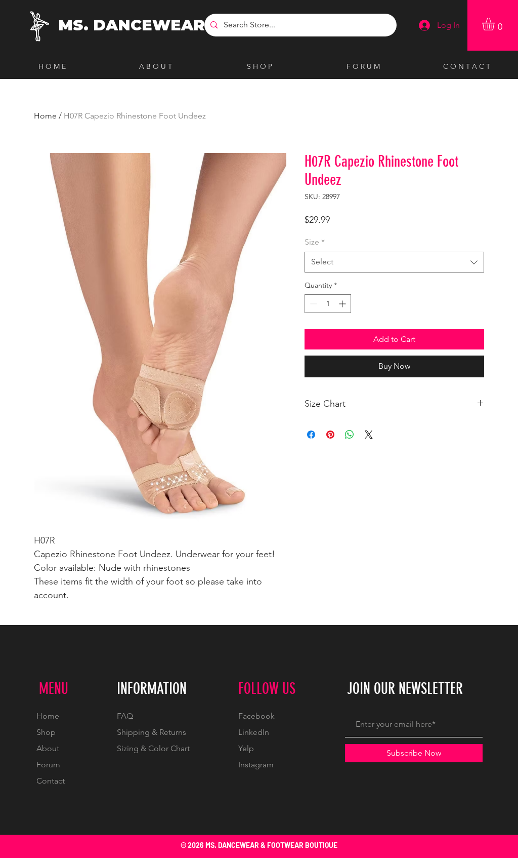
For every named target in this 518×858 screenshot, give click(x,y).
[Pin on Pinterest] (330, 434)
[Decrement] (312, 304)
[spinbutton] (328, 304)
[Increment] (343, 304)
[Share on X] (369, 434)
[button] (495, 24)
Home (45, 116)
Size (315, 242)
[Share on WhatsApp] (349, 434)
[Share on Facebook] (311, 434)
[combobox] (394, 262)
